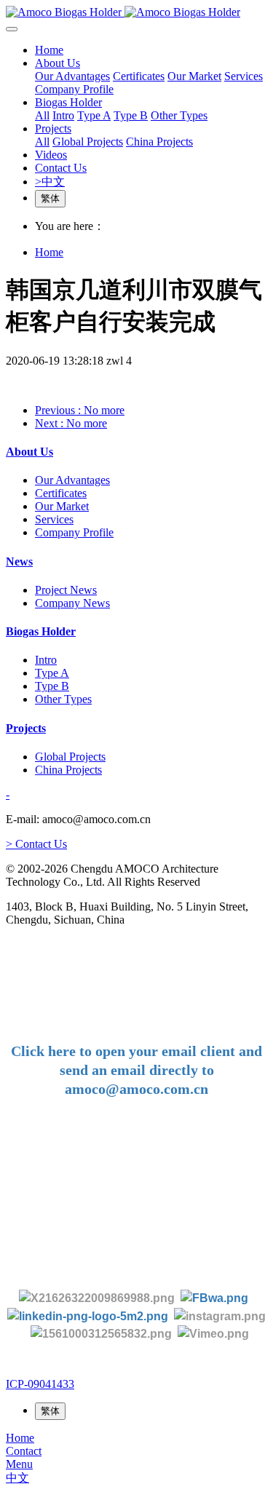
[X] (97, 1297)
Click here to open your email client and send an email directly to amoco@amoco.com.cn (136, 1070)
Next (71, 423)
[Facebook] (214, 1297)
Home (49, 50)
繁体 (50, 198)
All (42, 115)
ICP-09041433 (40, 1384)
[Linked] (87, 1315)
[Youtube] (104, 1334)
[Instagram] (220, 1315)
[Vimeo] (213, 1334)
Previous (79, 410)
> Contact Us (36, 844)
